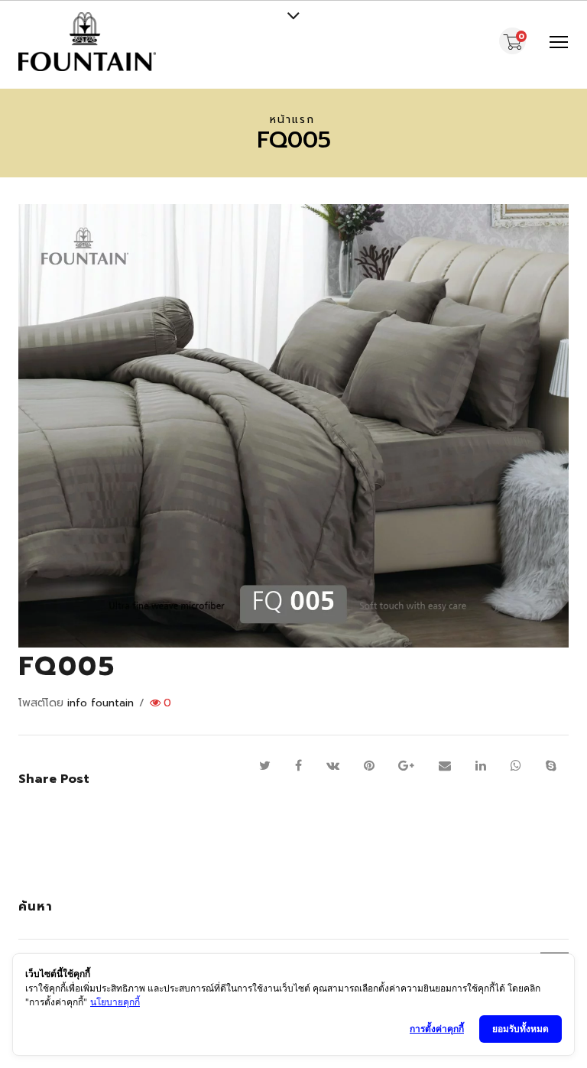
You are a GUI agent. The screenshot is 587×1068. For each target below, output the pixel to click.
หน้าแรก (292, 120)
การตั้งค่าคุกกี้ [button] (437, 1028)
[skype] (551, 766)
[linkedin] (480, 766)
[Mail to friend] (444, 766)
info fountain (100, 703)
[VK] (333, 766)
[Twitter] (265, 766)
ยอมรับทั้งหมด (520, 1028)
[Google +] (406, 766)
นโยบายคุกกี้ (115, 1002)
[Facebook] (298, 766)
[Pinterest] (369, 766)
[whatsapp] (515, 766)
